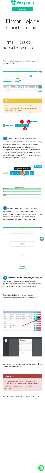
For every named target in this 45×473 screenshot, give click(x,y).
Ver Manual (22, 9)
